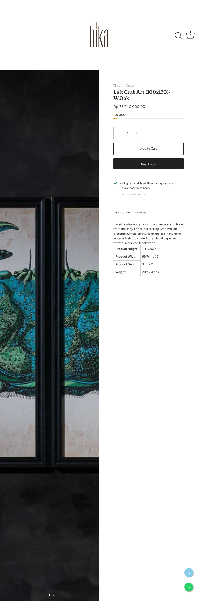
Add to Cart (148, 148)
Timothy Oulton (124, 85)
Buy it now (148, 164)
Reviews (140, 212)
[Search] (178, 35)
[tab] (124, 212)
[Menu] (8, 35)
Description (121, 212)
